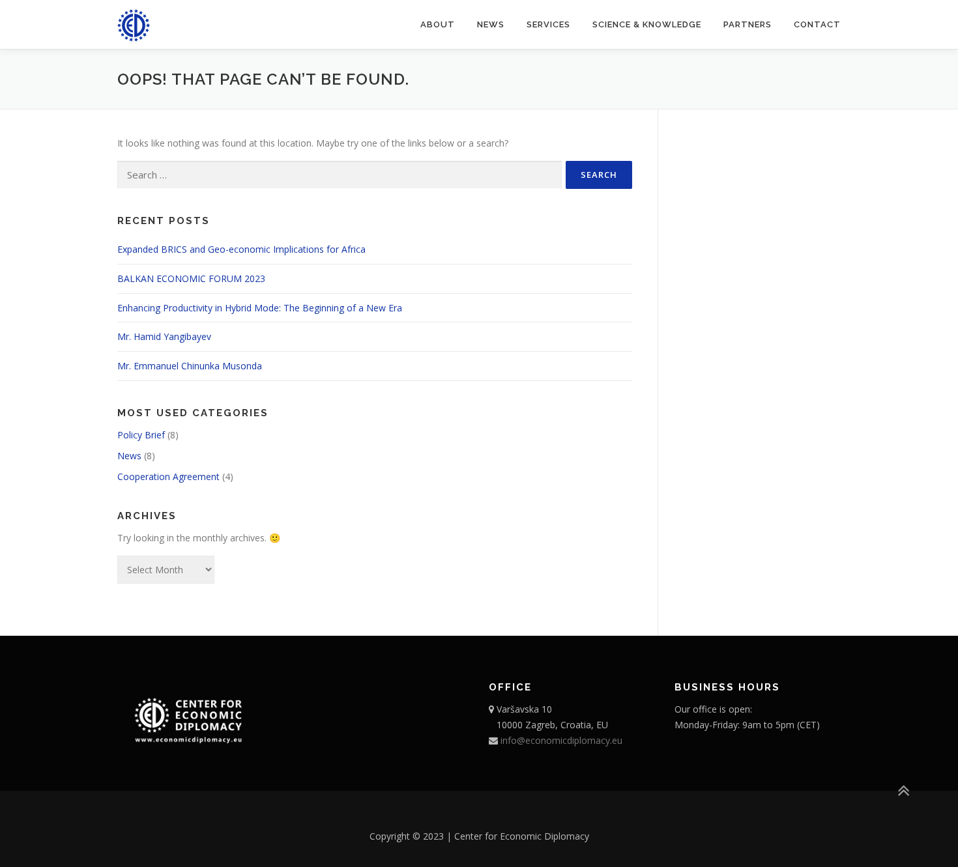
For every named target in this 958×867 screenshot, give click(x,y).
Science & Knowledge (646, 24)
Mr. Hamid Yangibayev (164, 336)
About (437, 24)
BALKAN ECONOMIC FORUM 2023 (191, 278)
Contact (817, 24)
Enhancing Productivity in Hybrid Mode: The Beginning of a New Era (259, 308)
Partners (747, 24)
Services (548, 24)
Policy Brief (141, 435)
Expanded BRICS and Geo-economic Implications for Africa (241, 249)
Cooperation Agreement (168, 476)
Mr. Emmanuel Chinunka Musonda (189, 366)
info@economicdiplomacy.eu (560, 740)
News (490, 24)
